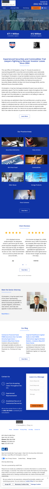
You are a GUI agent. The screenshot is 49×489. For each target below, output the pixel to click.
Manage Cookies (31, 458)
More (45, 8)
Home (4, 8)
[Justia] (6, 449)
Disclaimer (16, 429)
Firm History (26, 8)
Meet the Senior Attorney (11, 290)
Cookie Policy (21, 458)
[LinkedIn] (3, 449)
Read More (5, 314)
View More (24, 210)
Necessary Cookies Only (22, 484)
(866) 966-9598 (40, 4)
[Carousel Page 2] (44, 28)
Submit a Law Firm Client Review (24, 275)
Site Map (31, 429)
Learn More (24, 116)
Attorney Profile (15, 8)
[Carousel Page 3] (47, 28)
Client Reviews (24, 226)
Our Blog (24, 328)
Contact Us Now (36, 405)
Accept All (7, 484)
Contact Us (36, 8)
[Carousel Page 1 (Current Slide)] (41, 28)
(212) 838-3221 (10, 441)
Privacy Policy (23, 429)
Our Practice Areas (25, 132)
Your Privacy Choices (11, 458)
